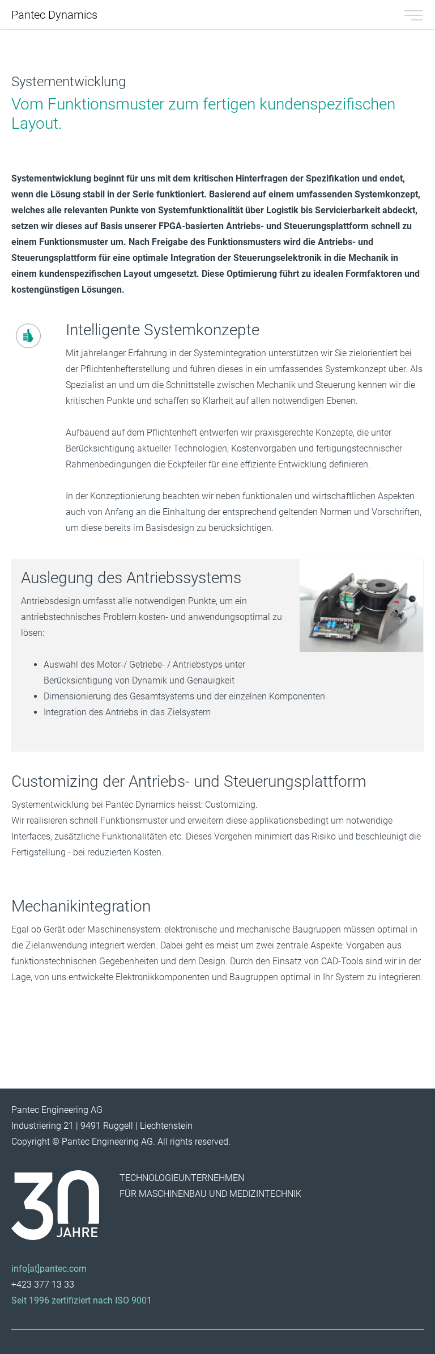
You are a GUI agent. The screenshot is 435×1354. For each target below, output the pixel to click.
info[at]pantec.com (49, 1268)
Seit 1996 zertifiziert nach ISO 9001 (81, 1300)
